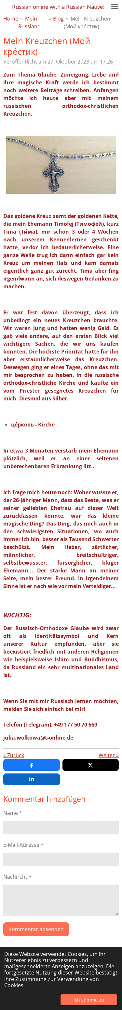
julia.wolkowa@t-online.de (38, 737)
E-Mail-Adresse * (23, 844)
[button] (113, 142)
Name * (12, 812)
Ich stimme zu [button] (89, 1000)
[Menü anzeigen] (115, 6)
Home (10, 18)
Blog (58, 18)
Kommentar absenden (36, 929)
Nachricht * (17, 876)
